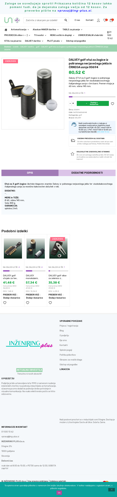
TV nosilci (39, 35)
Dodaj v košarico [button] (11, 298)
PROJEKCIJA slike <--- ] (16, 35)
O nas (77, 20)
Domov (7, 46)
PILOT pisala (53, 41)
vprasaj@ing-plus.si (10, 436)
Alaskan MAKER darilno (44, 29)
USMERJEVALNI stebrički (90, 35)
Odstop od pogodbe (76, 41)
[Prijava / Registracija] (98, 20)
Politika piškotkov (68, 355)
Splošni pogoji (66, 350)
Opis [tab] (30, 172)
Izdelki (16, 46)
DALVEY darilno (33, 41)
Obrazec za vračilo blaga (71, 360)
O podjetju (64, 335)
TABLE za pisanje (71, 29)
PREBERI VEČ (9, 295)
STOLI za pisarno (12, 41)
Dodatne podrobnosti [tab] (87, 172)
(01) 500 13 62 (103, 132)
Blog (62, 330)
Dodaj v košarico (94, 103)
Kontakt (89, 20)
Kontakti (64, 345)
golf (37, 46)
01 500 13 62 (110, 35)
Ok (59, 493)
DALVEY (78, 118)
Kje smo (63, 340)
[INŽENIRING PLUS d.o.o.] (14, 20)
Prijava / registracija (69, 326)
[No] (111, 489)
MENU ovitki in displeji (61, 35)
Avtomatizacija (18, 29)
